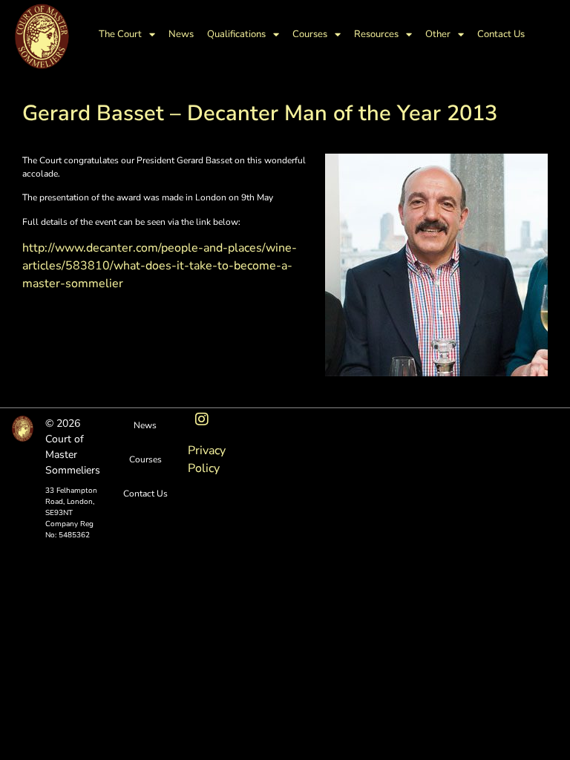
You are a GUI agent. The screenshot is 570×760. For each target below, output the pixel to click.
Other (438, 34)
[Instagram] (201, 419)
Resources (376, 34)
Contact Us (501, 34)
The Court (120, 34)
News (181, 34)
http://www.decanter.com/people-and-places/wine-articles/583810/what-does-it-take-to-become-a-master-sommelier (159, 266)
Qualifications (236, 34)
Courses (309, 34)
